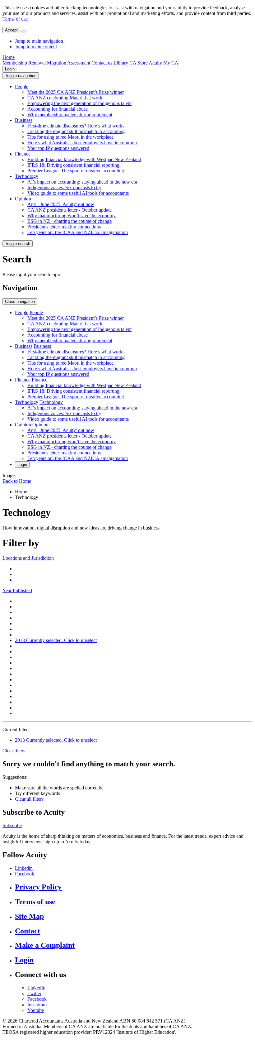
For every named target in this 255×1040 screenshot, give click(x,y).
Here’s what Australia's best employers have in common (82, 142)
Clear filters (13, 750)
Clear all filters (29, 799)
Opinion (23, 198)
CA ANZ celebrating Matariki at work (64, 97)
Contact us (101, 62)
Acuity (155, 62)
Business (23, 120)
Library (121, 62)
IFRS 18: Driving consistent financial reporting (73, 165)
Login (10, 69)
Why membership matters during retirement (69, 114)
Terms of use (15, 19)
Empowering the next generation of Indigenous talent (79, 103)
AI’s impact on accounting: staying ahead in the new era (82, 182)
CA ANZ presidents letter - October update (69, 210)
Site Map (29, 916)
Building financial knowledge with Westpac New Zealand (84, 159)
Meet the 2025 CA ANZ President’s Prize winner (75, 92)
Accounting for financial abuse (57, 109)
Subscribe (12, 825)
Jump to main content (36, 46)
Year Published (17, 590)
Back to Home (16, 481)
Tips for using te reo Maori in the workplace (70, 137)
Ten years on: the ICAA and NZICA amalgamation (77, 232)
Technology (26, 176)
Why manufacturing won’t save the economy (71, 215)
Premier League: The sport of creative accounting (75, 170)
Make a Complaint (45, 945)
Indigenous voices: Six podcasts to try (64, 187)
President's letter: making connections (64, 226)
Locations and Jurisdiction (28, 558)
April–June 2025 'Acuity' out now (60, 204)
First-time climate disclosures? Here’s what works (75, 125)
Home (8, 57)
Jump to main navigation (39, 41)
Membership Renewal (24, 62)
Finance (22, 153)
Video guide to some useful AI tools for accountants (78, 193)
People (21, 86)
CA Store (138, 62)
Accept (11, 30)
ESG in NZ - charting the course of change (69, 221)
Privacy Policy (38, 887)
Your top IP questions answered (58, 148)
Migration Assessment (68, 62)
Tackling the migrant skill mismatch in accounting (76, 131)
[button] (20, 75)
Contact (27, 931)
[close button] (23, 31)
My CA (170, 62)
